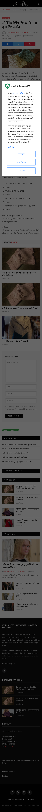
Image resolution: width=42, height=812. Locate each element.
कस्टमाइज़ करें (21, 154)
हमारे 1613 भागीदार (18, 93)
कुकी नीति (11, 147)
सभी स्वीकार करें (21, 171)
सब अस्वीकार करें (21, 162)
